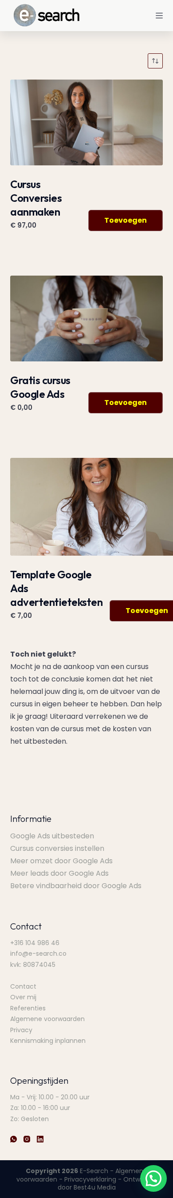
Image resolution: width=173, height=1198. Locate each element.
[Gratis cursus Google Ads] (86, 318)
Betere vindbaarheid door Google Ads (76, 886)
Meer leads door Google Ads (59, 873)
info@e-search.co (38, 953)
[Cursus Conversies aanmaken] (86, 122)
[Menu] (159, 15)
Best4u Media (95, 1187)
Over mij (23, 997)
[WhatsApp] (13, 1139)
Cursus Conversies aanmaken (36, 197)
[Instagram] (27, 1139)
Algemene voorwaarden (47, 1018)
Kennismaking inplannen (48, 1040)
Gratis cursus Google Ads (40, 387)
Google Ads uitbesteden (52, 836)
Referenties (28, 1008)
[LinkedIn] (40, 1139)
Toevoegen (125, 220)
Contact (23, 986)
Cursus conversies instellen (57, 848)
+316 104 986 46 (34, 942)
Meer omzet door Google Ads (61, 861)
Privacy (21, 1030)
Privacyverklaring (90, 1179)
